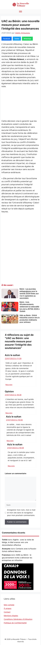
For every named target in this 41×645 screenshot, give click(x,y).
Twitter (16, 39)
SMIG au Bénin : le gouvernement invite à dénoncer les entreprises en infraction (17, 557)
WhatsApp (27, 39)
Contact (7, 612)
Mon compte (9, 605)
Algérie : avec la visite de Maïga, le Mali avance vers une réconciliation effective (18, 542)
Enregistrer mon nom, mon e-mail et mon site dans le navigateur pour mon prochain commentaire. (21, 512)
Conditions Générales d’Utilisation (18, 619)
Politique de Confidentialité (15, 623)
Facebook (6, 39)
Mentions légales (11, 616)
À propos (7, 608)
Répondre (8, 385)
